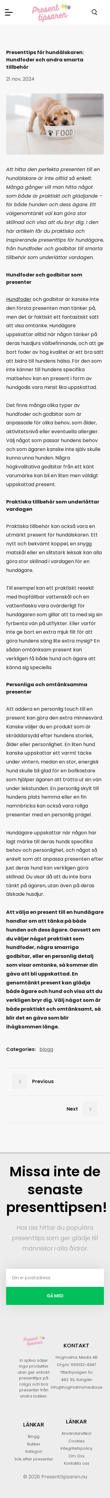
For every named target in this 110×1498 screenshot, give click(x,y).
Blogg (46, 1049)
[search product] (94, 12)
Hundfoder (18, 299)
